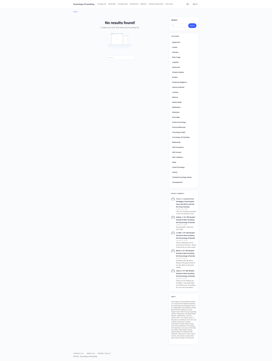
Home (75, 12)
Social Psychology (178, 167)
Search (174, 20)
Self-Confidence (177, 157)
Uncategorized (177, 182)
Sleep (174, 162)
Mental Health (177, 102)
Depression (176, 67)
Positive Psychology (179, 122)
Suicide (174, 172)
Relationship (176, 142)
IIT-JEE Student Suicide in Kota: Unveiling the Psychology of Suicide (185, 219)
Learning (175, 92)
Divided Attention (178, 72)
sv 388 (178, 233)
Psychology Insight (178, 132)
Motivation (175, 112)
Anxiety (174, 47)
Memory (175, 97)
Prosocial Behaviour (179, 127)
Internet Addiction (178, 87)
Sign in (195, 4)
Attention (175, 52)
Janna (178, 271)
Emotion (175, 77)
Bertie (178, 251)
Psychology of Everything (83, 4)
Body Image (176, 57)
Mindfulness (176, 107)
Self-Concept (176, 152)
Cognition (175, 62)
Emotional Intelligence (179, 82)
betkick (178, 217)
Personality (176, 117)
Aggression (176, 42)
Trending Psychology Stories (182, 177)
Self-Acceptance (178, 147)
